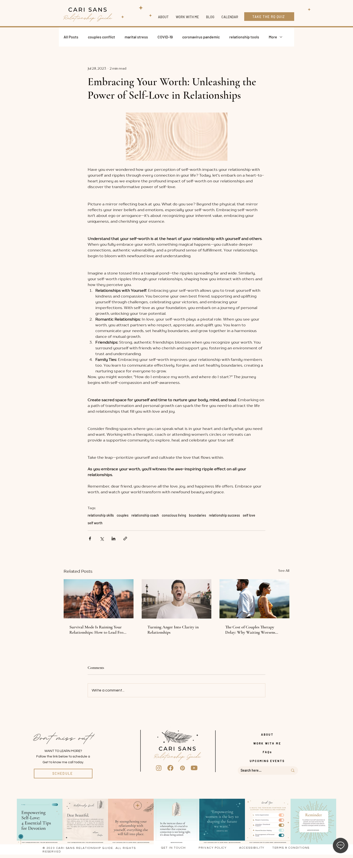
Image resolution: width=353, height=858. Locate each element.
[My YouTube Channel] (194, 768)
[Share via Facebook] (90, 538)
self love (249, 515)
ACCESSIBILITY (251, 847)
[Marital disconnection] (254, 598)
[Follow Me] (159, 768)
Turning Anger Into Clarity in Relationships (173, 629)
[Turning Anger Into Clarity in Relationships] (177, 599)
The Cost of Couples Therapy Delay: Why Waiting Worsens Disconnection (250, 629)
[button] (187, 17)
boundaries (197, 515)
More (273, 37)
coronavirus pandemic (201, 37)
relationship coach (145, 515)
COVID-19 (165, 37)
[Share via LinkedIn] (113, 538)
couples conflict (101, 37)
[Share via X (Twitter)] (101, 538)
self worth (95, 523)
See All (283, 570)
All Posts (71, 37)
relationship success (224, 515)
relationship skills (101, 515)
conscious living (174, 515)
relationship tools (244, 37)
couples (122, 515)
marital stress (136, 37)
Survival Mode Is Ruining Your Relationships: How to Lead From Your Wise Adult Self (98, 629)
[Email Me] (182, 768)
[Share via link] (125, 538)
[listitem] (39, 821)
